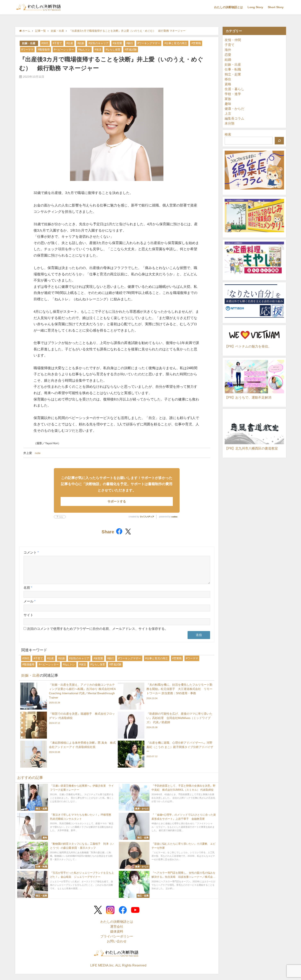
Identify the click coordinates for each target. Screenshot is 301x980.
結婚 (228, 59)
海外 (228, 49)
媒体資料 (116, 931)
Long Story (255, 7)
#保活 (98, 49)
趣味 (228, 103)
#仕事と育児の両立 (175, 43)
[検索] (279, 141)
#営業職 (196, 43)
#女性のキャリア (98, 43)
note (38, 453)
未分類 (229, 123)
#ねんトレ (84, 49)
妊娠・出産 (28, 43)
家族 (228, 98)
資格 (228, 84)
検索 (228, 134)
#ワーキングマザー (148, 43)
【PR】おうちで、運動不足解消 (248, 397)
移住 (228, 79)
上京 (228, 113)
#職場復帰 (44, 49)
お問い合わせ (117, 941)
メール (29, 601)
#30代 (44, 43)
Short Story (276, 7)
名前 (28, 587)
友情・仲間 (233, 39)
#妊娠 (80, 43)
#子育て (57, 43)
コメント (31, 552)
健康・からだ (234, 108)
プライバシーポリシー (116, 936)
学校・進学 (233, 93)
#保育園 (117, 43)
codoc (174, 517)
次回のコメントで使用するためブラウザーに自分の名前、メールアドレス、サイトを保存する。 (97, 628)
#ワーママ (27, 49)
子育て (229, 44)
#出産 (69, 43)
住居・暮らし (234, 89)
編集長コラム (234, 118)
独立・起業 (233, 74)
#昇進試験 (131, 49)
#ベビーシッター (64, 49)
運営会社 (116, 926)
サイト (28, 615)
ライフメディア (147, 517)
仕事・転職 (233, 69)
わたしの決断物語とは (228, 7)
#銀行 (129, 43)
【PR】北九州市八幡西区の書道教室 (251, 448)
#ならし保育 (113, 49)
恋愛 (228, 54)
